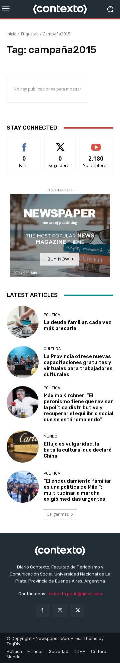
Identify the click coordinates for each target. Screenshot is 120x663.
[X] (77, 610)
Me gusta (24, 143)
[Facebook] (42, 610)
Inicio (12, 34)
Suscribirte (96, 143)
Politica (52, 315)
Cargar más (58, 514)
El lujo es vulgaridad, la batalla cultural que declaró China (78, 450)
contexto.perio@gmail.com (74, 593)
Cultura (52, 349)
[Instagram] (59, 610)
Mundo (50, 436)
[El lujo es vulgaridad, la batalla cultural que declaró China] (23, 447)
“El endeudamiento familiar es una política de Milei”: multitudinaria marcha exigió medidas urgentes (77, 490)
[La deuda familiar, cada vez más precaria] (23, 322)
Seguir (60, 143)
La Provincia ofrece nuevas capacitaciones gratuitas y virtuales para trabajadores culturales (78, 365)
